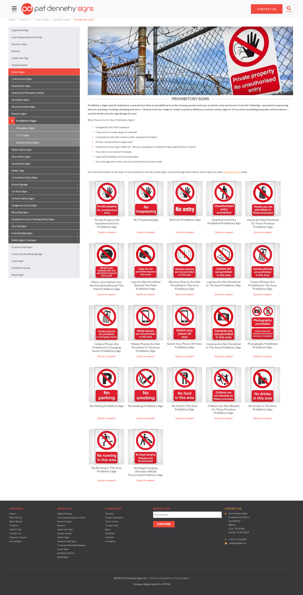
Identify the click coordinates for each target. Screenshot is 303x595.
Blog (107, 529)
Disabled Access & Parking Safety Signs (33, 219)
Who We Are (15, 517)
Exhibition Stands (21, 267)
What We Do (15, 521)
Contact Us (15, 533)
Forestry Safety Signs (23, 198)
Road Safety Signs (21, 85)
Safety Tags (18, 170)
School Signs (15, 541)
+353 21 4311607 (238, 539)
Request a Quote (18, 537)
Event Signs (18, 260)
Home (12, 19)
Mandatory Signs (25, 127)
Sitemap (109, 513)
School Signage (20, 184)
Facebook (110, 533)
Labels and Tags (20, 57)
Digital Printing (20, 30)
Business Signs (19, 44)
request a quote (231, 171)
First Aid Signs (19, 226)
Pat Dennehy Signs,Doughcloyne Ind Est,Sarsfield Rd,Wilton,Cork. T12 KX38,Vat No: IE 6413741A (239, 523)
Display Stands (19, 64)
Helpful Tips (15, 529)
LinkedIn (109, 537)
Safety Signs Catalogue (24, 239)
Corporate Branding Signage (27, 253)
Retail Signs (18, 274)
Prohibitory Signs (84, 19)
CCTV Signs (22, 135)
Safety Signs (42, 19)
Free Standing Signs (22, 233)
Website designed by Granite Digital (169, 578)
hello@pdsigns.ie (237, 543)
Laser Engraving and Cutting (27, 37)
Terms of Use (112, 521)
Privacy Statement (114, 517)
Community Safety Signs (25, 177)
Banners (16, 50)
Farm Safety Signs (21, 156)
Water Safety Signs (22, 149)
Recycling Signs (20, 212)
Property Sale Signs (22, 246)
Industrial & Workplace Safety (28, 92)
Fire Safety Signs (20, 99)
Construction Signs (22, 78)
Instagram (110, 541)
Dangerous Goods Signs (24, 205)
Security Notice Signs (27, 142)
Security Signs (61, 19)
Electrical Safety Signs (23, 106)
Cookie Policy (112, 525)
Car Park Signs (19, 191)
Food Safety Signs (21, 163)
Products (25, 19)
